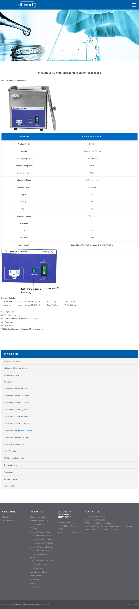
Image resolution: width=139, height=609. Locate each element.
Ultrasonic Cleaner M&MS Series (18, 430)
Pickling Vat (9, 486)
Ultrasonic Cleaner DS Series (16, 396)
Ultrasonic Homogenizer (14, 444)
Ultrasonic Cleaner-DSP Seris (16, 437)
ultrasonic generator (12, 361)
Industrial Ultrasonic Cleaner (16, 368)
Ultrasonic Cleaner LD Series (16, 403)
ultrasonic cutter (11, 479)
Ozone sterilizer (11, 465)
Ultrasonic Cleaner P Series (16, 389)
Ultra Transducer (11, 451)
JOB (128, 605)
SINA (135, 605)
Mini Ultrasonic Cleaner (14, 458)
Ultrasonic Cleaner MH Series (16, 416)
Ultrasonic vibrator (12, 375)
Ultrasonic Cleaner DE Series (16, 423)
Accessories (9, 472)
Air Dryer (8, 382)
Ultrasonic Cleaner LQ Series (16, 409)
